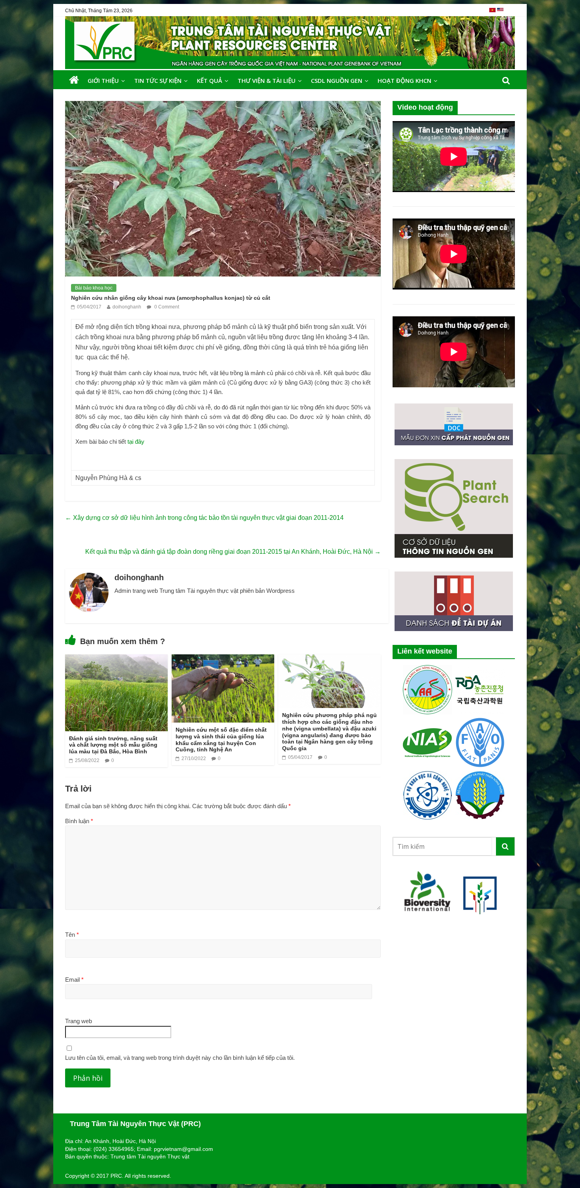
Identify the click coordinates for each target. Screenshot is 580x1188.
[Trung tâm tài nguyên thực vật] (74, 80)
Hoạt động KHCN (404, 80)
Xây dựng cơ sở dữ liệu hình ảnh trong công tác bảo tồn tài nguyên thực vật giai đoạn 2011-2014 (204, 517)
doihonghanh (126, 307)
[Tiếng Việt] (493, 12)
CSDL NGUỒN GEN (336, 80)
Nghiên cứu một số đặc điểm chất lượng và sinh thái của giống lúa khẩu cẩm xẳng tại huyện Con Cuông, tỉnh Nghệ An (221, 740)
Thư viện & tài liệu (267, 80)
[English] (500, 12)
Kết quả (209, 80)
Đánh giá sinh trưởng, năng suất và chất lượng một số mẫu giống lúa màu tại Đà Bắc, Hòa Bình (113, 745)
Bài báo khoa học (93, 288)
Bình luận (79, 821)
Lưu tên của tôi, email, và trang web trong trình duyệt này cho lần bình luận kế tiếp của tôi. (180, 1057)
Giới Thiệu (103, 80)
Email (74, 979)
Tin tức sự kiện (157, 80)
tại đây (135, 441)
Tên (72, 934)
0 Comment (166, 307)
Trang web (78, 1021)
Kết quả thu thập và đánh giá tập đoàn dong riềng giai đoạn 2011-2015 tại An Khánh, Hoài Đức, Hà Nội (233, 551)
